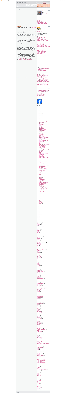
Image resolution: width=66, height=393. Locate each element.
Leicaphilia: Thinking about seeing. (42, 89)
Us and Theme (39, 375)
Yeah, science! (41, 127)
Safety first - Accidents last (41, 329)
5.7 (37, 225)
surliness (38, 356)
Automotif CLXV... (41, 139)
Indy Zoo (38, 282)
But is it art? (39, 243)
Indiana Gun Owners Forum (41, 83)
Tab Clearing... (41, 135)
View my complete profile (46, 13)
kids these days (39, 285)
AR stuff (38, 228)
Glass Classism (41, 167)
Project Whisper (39, 319)
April (40, 200)
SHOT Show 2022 (39, 341)
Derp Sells (38, 253)
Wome (38, 382)
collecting (24, 59)
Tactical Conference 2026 (41, 365)
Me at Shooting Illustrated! (41, 20)
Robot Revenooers (40, 328)
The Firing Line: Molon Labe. (41, 70)
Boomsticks (20, 59)
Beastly (40, 172)
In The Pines (39, 41)
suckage (38, 354)
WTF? (38, 386)
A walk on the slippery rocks (41, 226)
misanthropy (39, 297)
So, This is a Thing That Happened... (44, 188)
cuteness (38, 250)
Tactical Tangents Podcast (41, 76)
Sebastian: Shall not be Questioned (42, 88)
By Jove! (40, 181)
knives (38, 286)
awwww (38, 231)
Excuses (38, 259)
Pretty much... (41, 151)
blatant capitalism (39, 236)
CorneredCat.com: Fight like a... (42, 73)
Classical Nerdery (41, 180)
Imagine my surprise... (42, 175)
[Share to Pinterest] (30, 58)
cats (37, 245)
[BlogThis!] (27, 58)
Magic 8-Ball (39, 289)
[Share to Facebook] (29, 58)
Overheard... (39, 311)
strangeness (39, 352)
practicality (38, 317)
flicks (38, 264)
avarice (38, 230)
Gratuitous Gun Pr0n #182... (43, 161)
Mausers (38, 292)
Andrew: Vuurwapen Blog (41, 94)
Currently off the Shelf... (42, 173)
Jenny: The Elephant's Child (41, 51)
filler (38, 263)
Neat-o (38, 305)
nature (38, 304)
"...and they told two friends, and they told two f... (44, 177)
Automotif (38, 229)
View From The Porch (21, 2)
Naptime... (40, 193)
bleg (37, 237)
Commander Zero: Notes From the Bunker (43, 46)
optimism (38, 309)
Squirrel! (40, 125)
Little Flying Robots (40, 53)
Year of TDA (39, 387)
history (38, 275)
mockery (38, 298)
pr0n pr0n (38, 316)
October (40, 115)
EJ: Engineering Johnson (41, 50)
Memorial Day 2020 (41, 136)
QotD (38, 321)
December (40, 113)
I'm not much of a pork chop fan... (44, 137)
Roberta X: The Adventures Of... (42, 39)
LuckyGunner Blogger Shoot (41, 288)
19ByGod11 (38, 223)
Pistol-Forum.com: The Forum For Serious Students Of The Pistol (42, 78)
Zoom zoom (39, 389)
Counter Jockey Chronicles (41, 49)
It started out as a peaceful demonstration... (43, 122)
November (40, 114)
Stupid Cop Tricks (40, 353)
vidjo (38, 376)
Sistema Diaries (39, 345)
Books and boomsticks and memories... (43, 133)
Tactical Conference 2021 (41, 361)
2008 (39, 216)
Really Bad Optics (41, 124)
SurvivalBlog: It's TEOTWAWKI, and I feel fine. (43, 81)
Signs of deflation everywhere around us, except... (43, 170)
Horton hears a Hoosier (40, 278)
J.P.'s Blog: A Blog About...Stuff (42, 45)
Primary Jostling (41, 163)
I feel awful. (40, 178)
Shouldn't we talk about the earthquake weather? (43, 343)
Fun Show (38, 265)
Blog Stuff (38, 238)
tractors (38, 372)
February (40, 202)
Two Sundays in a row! (42, 138)
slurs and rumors (39, 346)
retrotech (38, 325)
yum (37, 388)
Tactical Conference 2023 (41, 363)
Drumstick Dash (39, 256)
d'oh (37, 251)
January (40, 203)
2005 (39, 219)
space (38, 349)
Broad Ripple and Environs (41, 242)
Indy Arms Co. (39, 71)
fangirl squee (39, 262)
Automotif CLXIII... (41, 189)
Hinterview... (40, 126)
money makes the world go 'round (42, 299)
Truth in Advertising (42, 179)
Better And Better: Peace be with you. (42, 40)
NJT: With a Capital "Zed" (41, 95)
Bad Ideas (38, 232)
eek (37, 258)
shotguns (38, 342)
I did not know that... (42, 154)
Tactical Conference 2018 (41, 359)
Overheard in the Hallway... (43, 183)
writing (38, 385)
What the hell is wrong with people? (44, 144)
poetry (38, 314)
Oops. (39, 123)
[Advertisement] (26, 17)
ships (38, 336)
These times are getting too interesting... (43, 168)
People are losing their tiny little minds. (43, 157)
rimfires (38, 327)
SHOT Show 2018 (39, 338)
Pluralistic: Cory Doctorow (41, 52)
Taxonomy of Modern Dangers (41, 369)
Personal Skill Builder (42, 147)
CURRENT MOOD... (41, 128)
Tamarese (38, 367)
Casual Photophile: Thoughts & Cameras (43, 90)
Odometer (38, 308)
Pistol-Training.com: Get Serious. (42, 77)
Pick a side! (40, 148)
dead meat (38, 252)
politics (38, 315)
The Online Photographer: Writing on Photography (42, 91)
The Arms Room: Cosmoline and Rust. (43, 68)
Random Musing (39, 322)
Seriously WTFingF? (40, 334)
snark (38, 348)
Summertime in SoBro (40, 355)
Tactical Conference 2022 (41, 362)
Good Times (39, 270)
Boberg (38, 239)
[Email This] (26, 58)
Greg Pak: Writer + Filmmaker (41, 44)
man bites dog (39, 290)
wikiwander (39, 380)
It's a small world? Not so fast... (43, 165)
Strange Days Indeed (42, 162)
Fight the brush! (41, 195)
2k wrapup (38, 224)
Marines (38, 291)
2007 (39, 217)
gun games (38, 272)
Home (26, 77)
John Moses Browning (40, 283)
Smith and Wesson (29, 59)
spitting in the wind (40, 350)
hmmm (38, 276)
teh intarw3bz (39, 370)
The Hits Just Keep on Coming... (43, 187)
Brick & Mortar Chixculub (42, 166)
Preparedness (39, 318)
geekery (38, 269)
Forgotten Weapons (40, 69)
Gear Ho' (38, 268)
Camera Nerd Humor (42, 130)
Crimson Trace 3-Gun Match (41, 249)
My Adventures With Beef (42, 129)
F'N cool (38, 261)
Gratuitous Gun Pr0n (40, 271)
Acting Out (40, 190)
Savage (38, 330)
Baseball (38, 233)
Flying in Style (41, 152)
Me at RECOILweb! (40, 21)
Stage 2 (40, 192)
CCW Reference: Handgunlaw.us (42, 80)
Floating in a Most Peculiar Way (43, 182)
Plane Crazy (40, 185)
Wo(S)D (38, 381)
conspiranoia (39, 248)
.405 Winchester (39, 222)
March (40, 201)
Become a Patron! (39, 31)
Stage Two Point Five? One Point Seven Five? (44, 150)
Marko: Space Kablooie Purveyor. (42, 37)
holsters (38, 277)
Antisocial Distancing (42, 141)
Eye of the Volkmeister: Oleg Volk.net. (42, 79)
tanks (38, 368)
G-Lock (38, 266)
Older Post (34, 77)
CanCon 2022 (39, 244)
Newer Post (18, 77)
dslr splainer (39, 257)
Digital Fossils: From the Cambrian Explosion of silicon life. (42, 85)
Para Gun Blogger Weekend (41, 312)
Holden (40, 160)
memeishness (39, 295)
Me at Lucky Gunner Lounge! (41, 22)
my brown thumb (39, 302)
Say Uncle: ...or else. (40, 38)
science (38, 332)
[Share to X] (28, 58)
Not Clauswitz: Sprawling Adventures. (42, 47)
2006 (39, 218)
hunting (38, 279)
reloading (38, 324)
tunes (38, 374)
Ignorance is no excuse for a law (42, 281)
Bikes (38, 235)
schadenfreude (39, 331)
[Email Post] (25, 58)
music (38, 301)
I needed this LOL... (42, 186)
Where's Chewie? (39, 378)
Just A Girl (38, 284)
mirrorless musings (40, 296)
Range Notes (39, 323)
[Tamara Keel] (39, 103)
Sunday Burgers (41, 134)
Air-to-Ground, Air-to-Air (42, 145)
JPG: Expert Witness (40, 93)
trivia (38, 373)
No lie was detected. (42, 155)
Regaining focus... (41, 156)
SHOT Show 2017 (39, 337)
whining (38, 379)
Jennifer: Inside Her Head (41, 54)
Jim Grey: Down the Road (41, 43)
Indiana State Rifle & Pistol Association (43, 82)
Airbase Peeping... (41, 184)
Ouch (38, 310)
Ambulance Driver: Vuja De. (41, 56)
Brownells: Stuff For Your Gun (41, 74)
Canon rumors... (41, 194)
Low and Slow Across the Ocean (43, 140)
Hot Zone (40, 142)
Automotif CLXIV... (41, 171)
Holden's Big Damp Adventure (43, 153)
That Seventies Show (42, 191)
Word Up (38, 383)
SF (37, 335)
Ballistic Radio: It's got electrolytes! (42, 75)
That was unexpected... (42, 146)
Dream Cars (39, 255)
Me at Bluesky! (39, 19)
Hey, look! (40, 131)
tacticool (38, 366)
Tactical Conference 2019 (41, 360)
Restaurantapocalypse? (42, 164)
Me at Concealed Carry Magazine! (42, 23)
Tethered (40, 143)
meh (37, 294)
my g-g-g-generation (40, 303)
